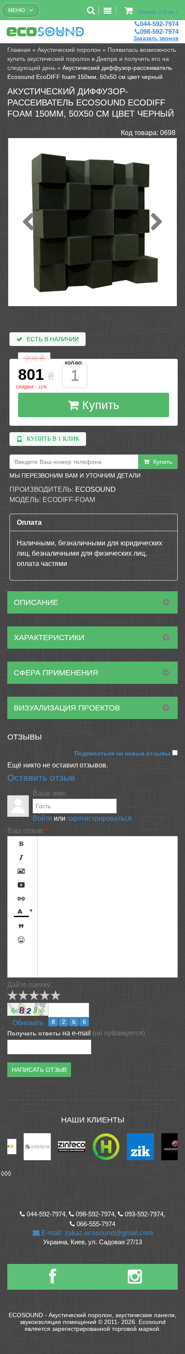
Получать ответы (34, 1033)
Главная (19, 49)
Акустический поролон (69, 49)
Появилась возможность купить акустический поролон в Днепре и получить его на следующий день (91, 58)
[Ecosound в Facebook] (52, 1280)
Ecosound (95, 489)
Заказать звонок (156, 38)
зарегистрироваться (99, 818)
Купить (99, 405)
